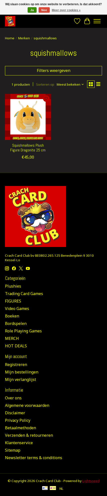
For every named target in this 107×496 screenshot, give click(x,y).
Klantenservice (19, 442)
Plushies (13, 286)
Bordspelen (16, 323)
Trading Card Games (24, 293)
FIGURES (13, 301)
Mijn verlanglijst (20, 379)
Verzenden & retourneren (29, 435)
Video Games (17, 308)
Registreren (16, 364)
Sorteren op (45, 84)
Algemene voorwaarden (27, 405)
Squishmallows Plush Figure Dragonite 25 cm (28, 148)
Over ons (13, 398)
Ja (32, 10)
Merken (24, 38)
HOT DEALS (16, 346)
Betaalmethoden (20, 428)
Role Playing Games (23, 331)
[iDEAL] (53, 488)
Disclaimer (15, 413)
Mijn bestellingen (21, 372)
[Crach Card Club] (10, 21)
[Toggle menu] (97, 21)
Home (9, 38)
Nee (44, 10)
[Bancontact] (45, 488)
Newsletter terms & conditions (33, 457)
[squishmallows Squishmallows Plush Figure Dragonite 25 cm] (28, 117)
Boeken (12, 316)
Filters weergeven (53, 70)
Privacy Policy (17, 420)
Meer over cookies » (66, 10)
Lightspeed (91, 481)
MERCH (12, 338)
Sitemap (12, 450)
